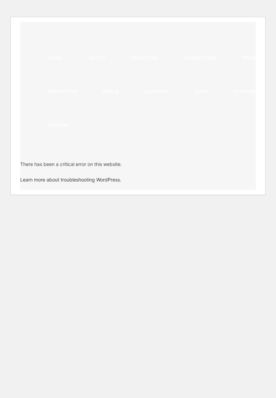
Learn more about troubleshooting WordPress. (70, 179)
